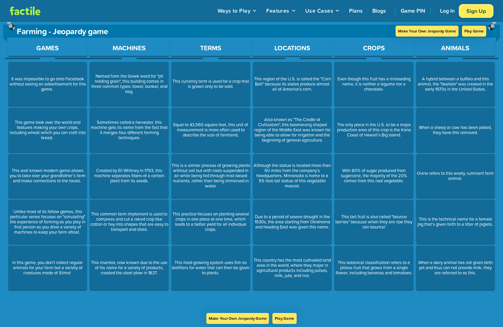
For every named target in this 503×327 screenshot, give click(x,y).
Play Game (474, 31)
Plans (356, 10)
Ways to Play (234, 10)
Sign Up (476, 11)
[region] (251, 167)
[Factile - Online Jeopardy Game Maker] (25, 10)
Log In (447, 10)
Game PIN (413, 10)
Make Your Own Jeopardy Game (427, 31)
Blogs (379, 10)
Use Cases (319, 10)
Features (277, 10)
